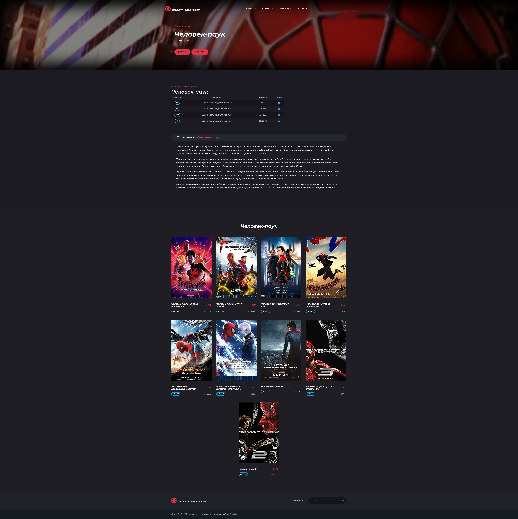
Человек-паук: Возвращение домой (183, 387)
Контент (302, 9)
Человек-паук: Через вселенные (318, 305)
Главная (251, 9)
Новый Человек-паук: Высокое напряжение (229, 387)
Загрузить (285, 9)
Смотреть (267, 9)
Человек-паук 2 (247, 469)
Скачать (183, 52)
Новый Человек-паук (273, 386)
